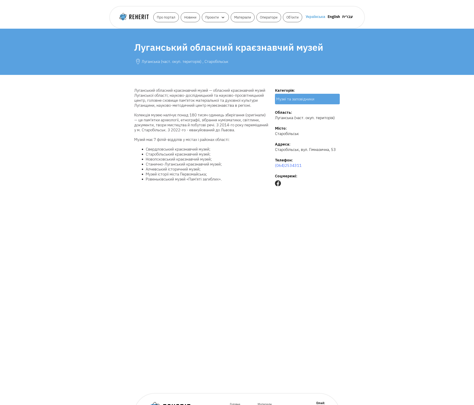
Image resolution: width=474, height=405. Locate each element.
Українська (315, 16)
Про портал (166, 17)
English (334, 16)
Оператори (269, 17)
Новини (190, 17)
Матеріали (242, 17)
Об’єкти (292, 17)
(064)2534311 (288, 165)
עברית (347, 16)
